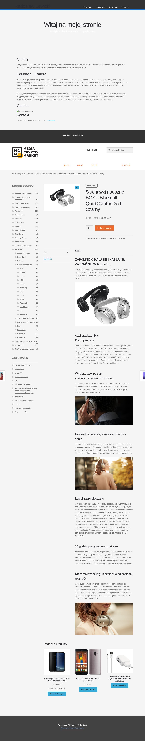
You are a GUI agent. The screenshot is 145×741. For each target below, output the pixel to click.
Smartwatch (19, 242)
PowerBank (21, 257)
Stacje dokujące (23, 253)
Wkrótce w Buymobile (23, 193)
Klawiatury (21, 330)
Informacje (19, 397)
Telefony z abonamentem (24, 349)
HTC (21, 280)
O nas (80, 165)
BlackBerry (24, 307)
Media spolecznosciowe (24, 400)
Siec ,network (20, 230)
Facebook (51, 121)
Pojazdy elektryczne (22, 238)
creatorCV (18, 373)
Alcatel (22, 299)
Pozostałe (53, 174)
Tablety (18, 226)
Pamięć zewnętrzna (22, 207)
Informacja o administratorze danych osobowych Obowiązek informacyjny (26, 390)
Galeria (101, 7)
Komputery (19, 345)
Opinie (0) (48, 259)
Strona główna (20, 174)
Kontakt (88, 7)
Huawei (23, 272)
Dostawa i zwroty (21, 377)
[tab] (57, 252)
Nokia (22, 268)
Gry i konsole (20, 215)
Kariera (113, 7)
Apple (22, 291)
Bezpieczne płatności (23, 365)
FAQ (16, 381)
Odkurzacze (19, 222)
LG (21, 311)
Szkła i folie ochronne (25, 318)
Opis (45, 252)
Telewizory (19, 234)
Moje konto (91, 150)
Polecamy (112, 238)
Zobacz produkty (119, 685)
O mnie (125, 7)
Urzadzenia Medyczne (23, 245)
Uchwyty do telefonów (26, 322)
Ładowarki (21, 337)
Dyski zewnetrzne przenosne (26, 341)
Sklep (94, 165)
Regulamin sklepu (22, 412)
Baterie (20, 261)
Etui (18, 326)
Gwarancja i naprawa (23, 384)
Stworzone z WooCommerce (72, 728)
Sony (22, 295)
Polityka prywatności (23, 408)
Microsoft (23, 314)
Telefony (18, 219)
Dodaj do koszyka (104, 228)
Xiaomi (22, 284)
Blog (66, 165)
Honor (22, 276)
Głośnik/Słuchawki (42, 174)
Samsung (23, 288)
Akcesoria (30, 174)
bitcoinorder (19, 369)
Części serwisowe (22, 203)
